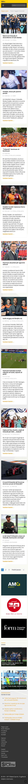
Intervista (4, 742)
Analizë (3, 740)
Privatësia (4, 731)
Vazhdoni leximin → (8, 63)
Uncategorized (13, 542)
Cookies (3, 733)
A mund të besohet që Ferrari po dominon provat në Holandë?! (13, 483)
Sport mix (14, 486)
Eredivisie (6, 378)
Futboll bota (12, 155)
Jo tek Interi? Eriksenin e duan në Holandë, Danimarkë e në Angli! (14, 537)
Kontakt (3, 734)
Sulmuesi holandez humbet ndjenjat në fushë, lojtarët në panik (12, 372)
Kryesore (18, 155)
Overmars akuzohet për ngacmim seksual (14, 263)
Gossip (14, 95)
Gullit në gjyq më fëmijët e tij (12, 318)
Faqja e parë (4, 11)
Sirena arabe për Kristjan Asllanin (14, 714)
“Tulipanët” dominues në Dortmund (11, 150)
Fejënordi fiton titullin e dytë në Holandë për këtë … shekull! (13, 431)
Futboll (14, 40)
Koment (3, 744)
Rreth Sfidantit (5, 729)
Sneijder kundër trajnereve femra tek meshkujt (14, 208)
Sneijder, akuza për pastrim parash (12, 92)
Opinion (3, 738)
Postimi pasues (16, 570)
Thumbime (4, 757)
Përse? (3, 746)
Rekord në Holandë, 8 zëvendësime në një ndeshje (12, 37)
